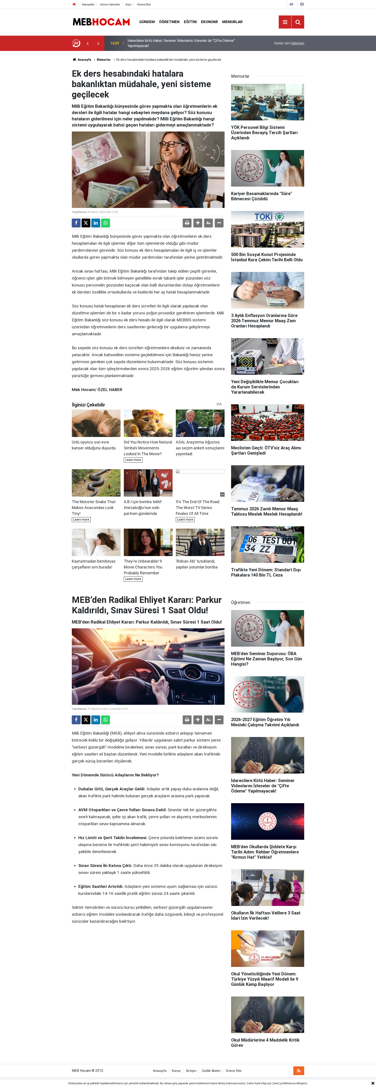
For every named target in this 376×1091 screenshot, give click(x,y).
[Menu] (285, 22)
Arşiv (128, 4)
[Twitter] (86, 223)
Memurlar (232, 22)
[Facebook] (76, 223)
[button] (197, 223)
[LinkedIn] (95, 223)
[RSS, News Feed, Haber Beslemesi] (298, 1070)
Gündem (147, 22)
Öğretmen (169, 22)
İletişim (191, 1071)
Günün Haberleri (110, 4)
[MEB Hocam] (101, 22)
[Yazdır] (187, 223)
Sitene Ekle (144, 4)
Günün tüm (289, 43)
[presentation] (87, 43)
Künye (176, 1071)
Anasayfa (84, 59)
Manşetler (88, 4)
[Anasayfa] (74, 4)
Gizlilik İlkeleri (211, 1071)
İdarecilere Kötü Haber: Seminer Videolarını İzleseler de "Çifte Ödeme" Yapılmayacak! (181, 43)
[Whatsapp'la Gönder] (105, 223)
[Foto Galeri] (301, 4)
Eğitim (190, 22)
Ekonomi (209, 22)
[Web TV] (291, 4)
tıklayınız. (302, 1083)
